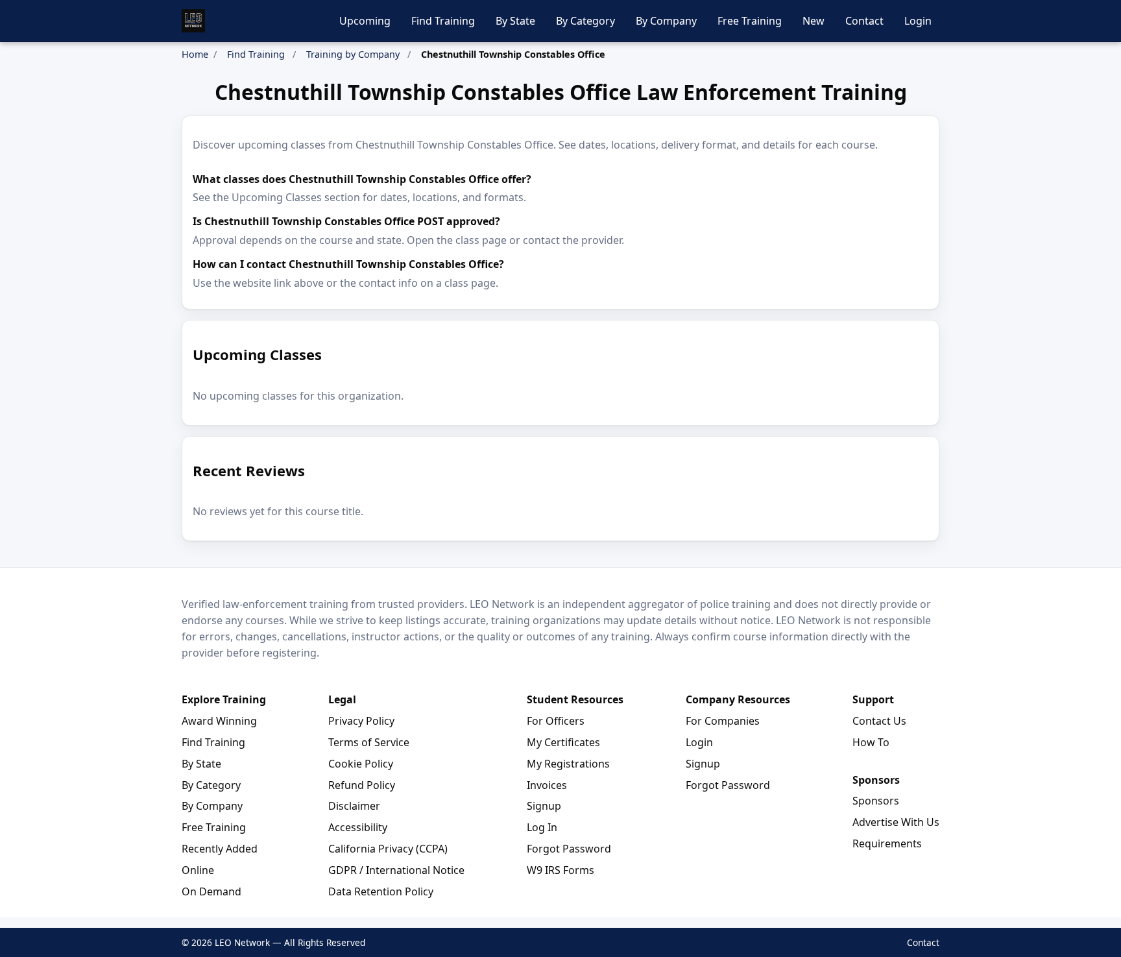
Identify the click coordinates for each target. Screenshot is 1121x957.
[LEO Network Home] (193, 20)
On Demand (211, 891)
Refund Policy (361, 785)
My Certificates (563, 742)
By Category (585, 21)
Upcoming (365, 21)
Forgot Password (569, 849)
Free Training (749, 21)
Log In (542, 827)
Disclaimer (354, 806)
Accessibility (357, 827)
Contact (864, 21)
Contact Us (879, 721)
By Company (666, 21)
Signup (544, 806)
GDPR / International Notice (396, 870)
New (813, 21)
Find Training (443, 21)
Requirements (887, 843)
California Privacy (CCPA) (388, 849)
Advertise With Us (895, 822)
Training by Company (353, 54)
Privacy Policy (361, 721)
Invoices (547, 785)
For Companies (723, 721)
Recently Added (220, 849)
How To (870, 742)
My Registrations (568, 764)
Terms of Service (368, 742)
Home (195, 54)
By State (515, 21)
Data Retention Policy (380, 891)
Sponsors (875, 800)
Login (918, 21)
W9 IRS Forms (560, 870)
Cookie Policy (360, 764)
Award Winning (219, 721)
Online (198, 870)
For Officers (556, 721)
